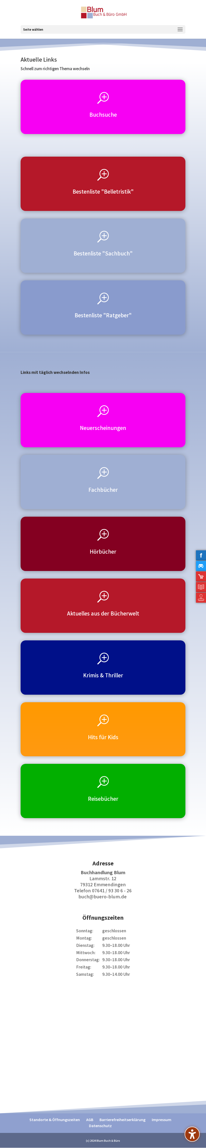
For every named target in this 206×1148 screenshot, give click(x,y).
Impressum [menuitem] (161, 1120)
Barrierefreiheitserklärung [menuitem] (122, 1120)
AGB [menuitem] (89, 1120)
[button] (103, 29)
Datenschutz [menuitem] (100, 1126)
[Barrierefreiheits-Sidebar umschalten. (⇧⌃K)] (192, 1134)
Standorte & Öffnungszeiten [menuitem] (54, 1120)
